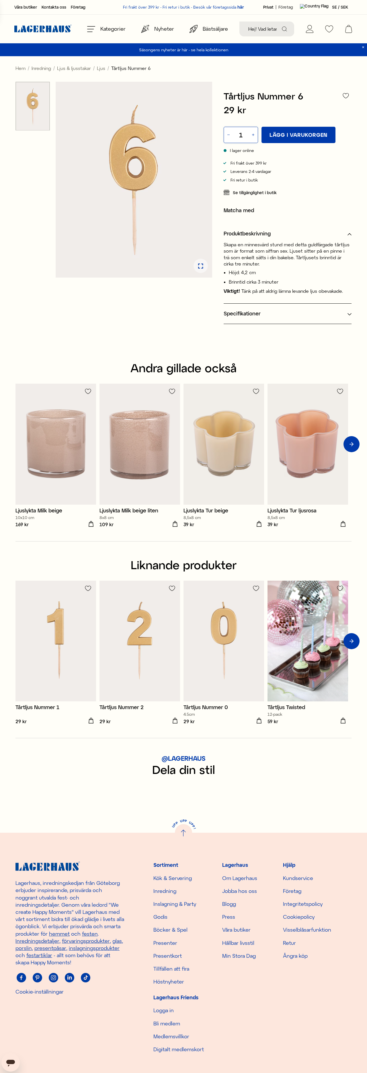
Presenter (165, 943)
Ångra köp (295, 956)
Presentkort (167, 956)
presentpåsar (50, 948)
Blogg (229, 904)
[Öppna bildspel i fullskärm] (201, 266)
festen (90, 933)
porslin (23, 948)
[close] (363, 47)
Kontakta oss (54, 7)
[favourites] (329, 29)
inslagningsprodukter (94, 948)
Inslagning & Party (174, 904)
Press (228, 917)
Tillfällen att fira (171, 968)
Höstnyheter (168, 981)
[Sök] (284, 29)
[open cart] (349, 29)
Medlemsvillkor (171, 1036)
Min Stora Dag (239, 956)
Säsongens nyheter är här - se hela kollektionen (183, 49)
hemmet (59, 933)
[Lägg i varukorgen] (91, 524)
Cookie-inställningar (39, 991)
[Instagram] (53, 978)
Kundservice (298, 878)
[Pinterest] (37, 978)
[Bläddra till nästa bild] (351, 444)
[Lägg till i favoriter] (346, 95)
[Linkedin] (69, 978)
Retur (289, 943)
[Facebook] (21, 978)
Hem (20, 68)
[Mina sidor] (310, 29)
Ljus (101, 68)
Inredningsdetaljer (37, 941)
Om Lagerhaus (239, 878)
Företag (78, 7)
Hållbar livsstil (238, 943)
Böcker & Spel (170, 929)
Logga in (163, 1010)
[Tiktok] (85, 978)
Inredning (41, 68)
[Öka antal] (254, 135)
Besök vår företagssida (218, 7)
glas (117, 941)
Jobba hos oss (239, 891)
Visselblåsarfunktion (307, 929)
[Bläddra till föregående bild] (15, 444)
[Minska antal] (228, 135)
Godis (160, 917)
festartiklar (39, 955)
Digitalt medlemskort (178, 1049)
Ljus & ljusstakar (74, 68)
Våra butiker (25, 7)
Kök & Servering (172, 878)
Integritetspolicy (303, 904)
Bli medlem (166, 1023)
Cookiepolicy (299, 917)
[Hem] (43, 29)
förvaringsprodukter (86, 941)
